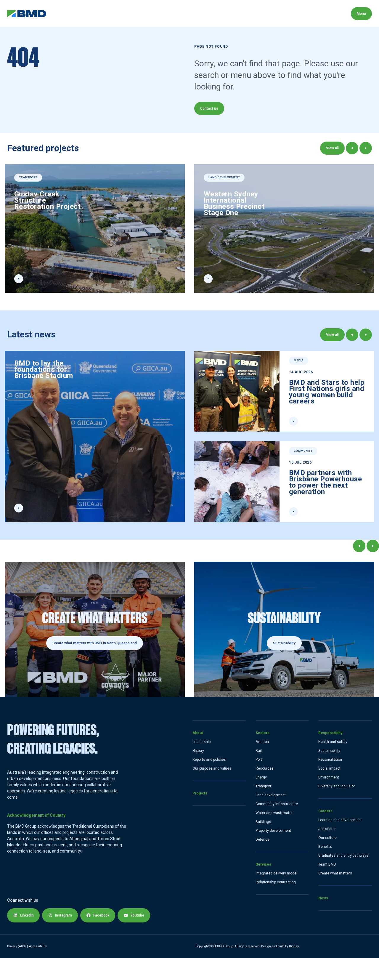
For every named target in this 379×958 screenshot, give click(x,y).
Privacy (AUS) (16, 946)
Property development (273, 831)
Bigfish (294, 946)
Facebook (101, 915)
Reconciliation (330, 759)
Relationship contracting (276, 882)
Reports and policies (209, 759)
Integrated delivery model (276, 873)
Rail (259, 751)
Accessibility (38, 946)
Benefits (325, 847)
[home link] (26, 13)
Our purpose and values (211, 768)
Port (259, 759)
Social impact (329, 768)
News (260, 13)
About (60, 13)
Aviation (262, 742)
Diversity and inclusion (337, 786)
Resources (265, 768)
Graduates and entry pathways (343, 855)
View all (332, 148)
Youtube (137, 915)
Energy (261, 777)
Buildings (263, 822)
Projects (90, 13)
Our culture (327, 838)
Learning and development (340, 820)
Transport (263, 786)
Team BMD (327, 864)
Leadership (201, 742)
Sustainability (329, 751)
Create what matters (335, 873)
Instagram (63, 915)
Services (153, 13)
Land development (271, 795)
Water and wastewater (274, 813)
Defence (262, 839)
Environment (328, 777)
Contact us (209, 108)
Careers (231, 13)
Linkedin (27, 915)
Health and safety (332, 742)
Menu (361, 14)
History (198, 751)
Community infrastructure (277, 804)
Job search (327, 829)
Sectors (121, 13)
